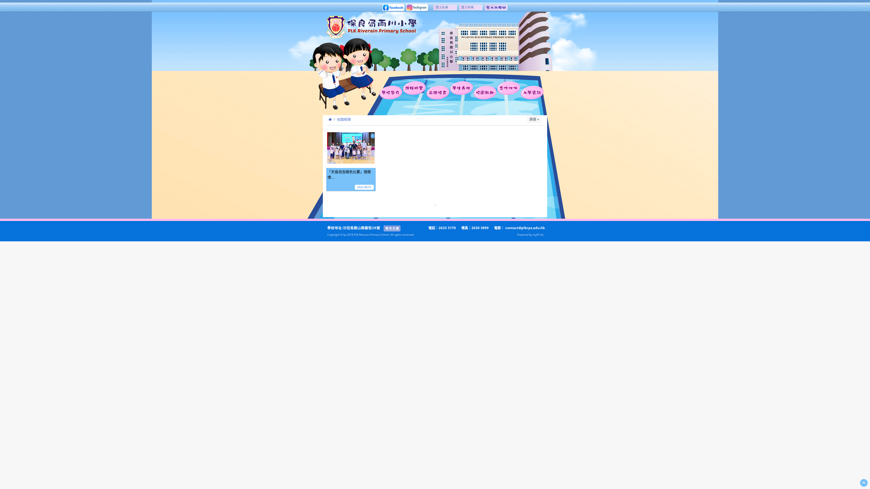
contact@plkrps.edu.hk (525, 227)
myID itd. (538, 234)
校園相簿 (344, 119)
